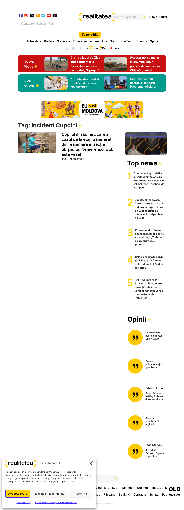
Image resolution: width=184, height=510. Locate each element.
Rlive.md (109, 494)
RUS (164, 17)
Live (116, 48)
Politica (49, 41)
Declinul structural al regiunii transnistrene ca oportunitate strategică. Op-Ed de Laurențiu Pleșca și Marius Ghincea (154, 421)
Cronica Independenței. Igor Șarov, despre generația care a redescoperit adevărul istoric (154, 364)
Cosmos (141, 41)
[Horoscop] (66, 48)
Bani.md (124, 494)
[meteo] (80, 48)
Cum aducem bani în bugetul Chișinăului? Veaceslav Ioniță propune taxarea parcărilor (154, 336)
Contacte (27, 23)
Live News (28, 83)
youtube (49, 16)
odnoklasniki (38, 16)
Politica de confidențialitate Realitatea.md (56, 502)
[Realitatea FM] (91, 48)
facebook (21, 16)
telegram (43, 16)
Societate (63, 41)
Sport (114, 41)
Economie (80, 41)
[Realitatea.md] (174, 491)
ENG (154, 17)
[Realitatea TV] (103, 48)
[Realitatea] (99, 17)
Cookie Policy (24, 502)
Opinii (154, 41)
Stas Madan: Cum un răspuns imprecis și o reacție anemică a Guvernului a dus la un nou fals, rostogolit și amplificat (154, 453)
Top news (142, 163)
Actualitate (33, 41)
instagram (26, 16)
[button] (91, 463)
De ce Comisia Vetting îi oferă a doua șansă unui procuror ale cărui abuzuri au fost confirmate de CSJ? (154, 396)
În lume (94, 41)
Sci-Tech (127, 41)
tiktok (54, 16)
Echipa (41, 23)
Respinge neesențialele (49, 493)
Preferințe (80, 493)
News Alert (28, 64)
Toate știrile (90, 34)
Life (104, 41)
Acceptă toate (17, 493)
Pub (51, 23)
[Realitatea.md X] (32, 15)
